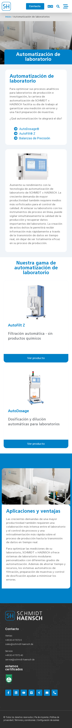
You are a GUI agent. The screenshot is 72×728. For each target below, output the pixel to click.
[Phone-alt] (55, 693)
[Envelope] (47, 693)
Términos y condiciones (25, 720)
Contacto (12, 629)
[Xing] (39, 693)
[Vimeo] (31, 693)
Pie (35, 717)
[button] (58, 6)
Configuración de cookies (48, 720)
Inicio (8, 17)
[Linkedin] (16, 693)
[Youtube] (24, 693)
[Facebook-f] (8, 693)
